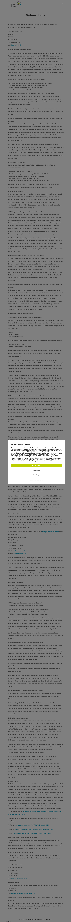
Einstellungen (36, 475)
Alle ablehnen (36, 470)
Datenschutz (33, 480)
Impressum (40, 480)
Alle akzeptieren (36, 465)
